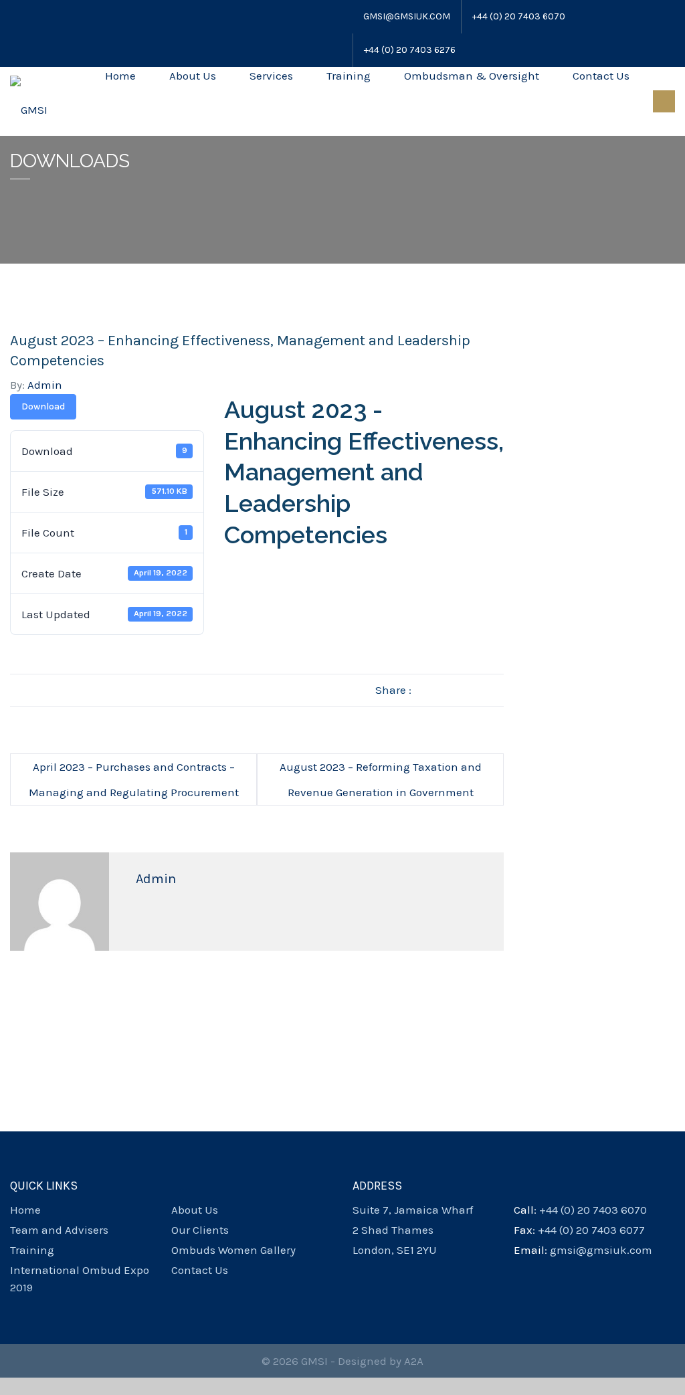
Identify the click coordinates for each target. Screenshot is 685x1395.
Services (271, 75)
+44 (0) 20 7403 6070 (518, 16)
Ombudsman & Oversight (471, 75)
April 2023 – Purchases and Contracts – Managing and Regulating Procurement (134, 779)
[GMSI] (28, 101)
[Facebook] (16, 16)
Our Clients (200, 1229)
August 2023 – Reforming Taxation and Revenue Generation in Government (381, 779)
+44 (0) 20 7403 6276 (410, 50)
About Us (192, 75)
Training (348, 75)
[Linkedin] (68, 16)
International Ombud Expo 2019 (79, 1278)
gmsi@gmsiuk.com (406, 16)
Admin (44, 384)
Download (43, 406)
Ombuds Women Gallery (233, 1250)
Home (120, 75)
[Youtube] (50, 16)
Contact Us (601, 75)
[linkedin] (404, 1270)
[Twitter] (32, 16)
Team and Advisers (59, 1229)
